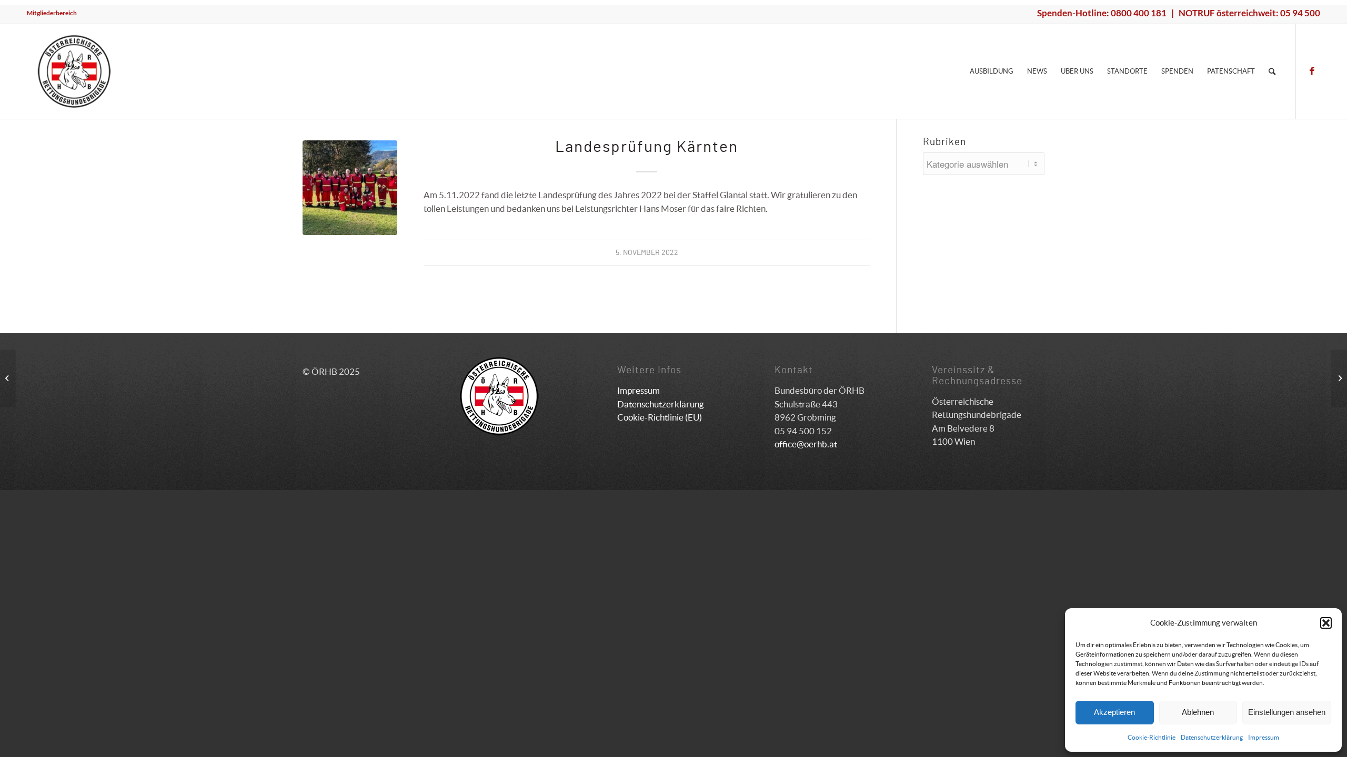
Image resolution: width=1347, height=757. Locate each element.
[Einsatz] (8, 378)
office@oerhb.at (806, 444)
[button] (1326, 623)
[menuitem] (52, 13)
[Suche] (1272, 71)
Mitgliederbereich (52, 13)
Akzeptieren (1114, 712)
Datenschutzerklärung (1212, 737)
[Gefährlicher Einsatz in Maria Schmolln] (1339, 378)
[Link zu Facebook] (1312, 71)
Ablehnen (1198, 712)
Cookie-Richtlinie (1151, 737)
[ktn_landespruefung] (350, 187)
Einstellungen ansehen (1286, 712)
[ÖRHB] (74, 71)
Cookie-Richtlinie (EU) (659, 417)
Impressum (1263, 737)
